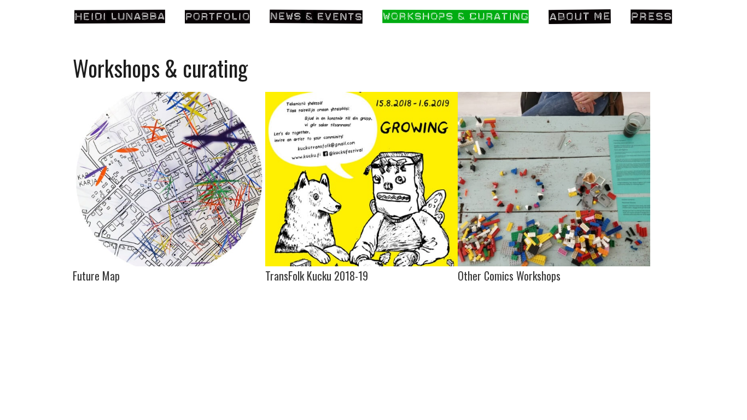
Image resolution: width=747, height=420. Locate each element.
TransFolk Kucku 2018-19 (316, 275)
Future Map (96, 275)
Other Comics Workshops (509, 275)
